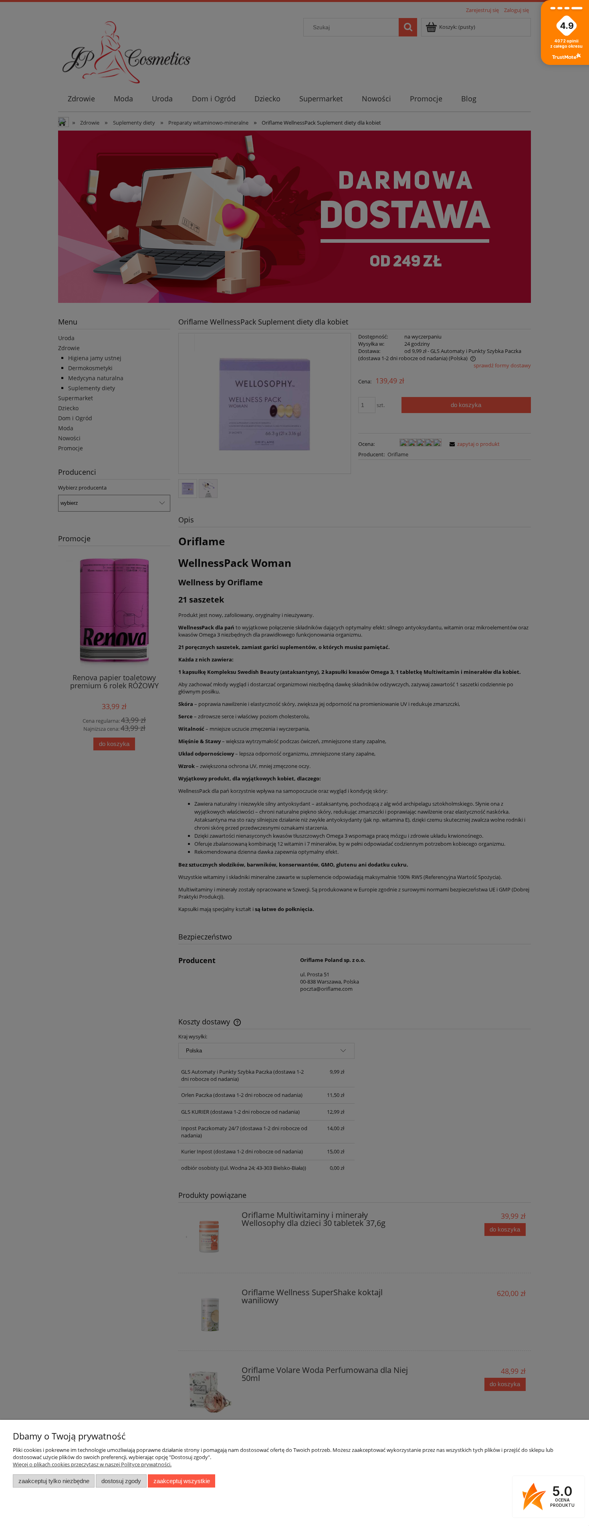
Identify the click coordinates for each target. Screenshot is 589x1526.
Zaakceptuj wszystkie (181, 1481)
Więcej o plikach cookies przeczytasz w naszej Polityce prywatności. (92, 1464)
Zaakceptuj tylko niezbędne (53, 1481)
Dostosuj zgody (121, 1481)
